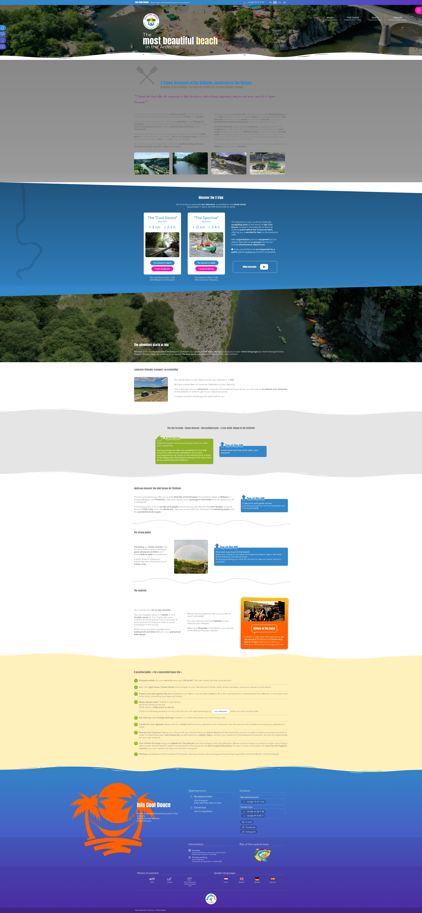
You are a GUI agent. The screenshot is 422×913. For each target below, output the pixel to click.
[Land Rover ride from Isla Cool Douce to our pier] (151, 378)
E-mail (249, 822)
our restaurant (221, 711)
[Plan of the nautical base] (262, 848)
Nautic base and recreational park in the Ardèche (162, 2)
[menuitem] (270, 2)
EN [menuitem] (275, 2)
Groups (398, 19)
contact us (250, 252)
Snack (375, 19)
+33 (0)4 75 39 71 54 (255, 2)
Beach (330, 19)
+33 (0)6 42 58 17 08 (255, 812)
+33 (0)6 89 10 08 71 (254, 816)
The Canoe (353, 19)
